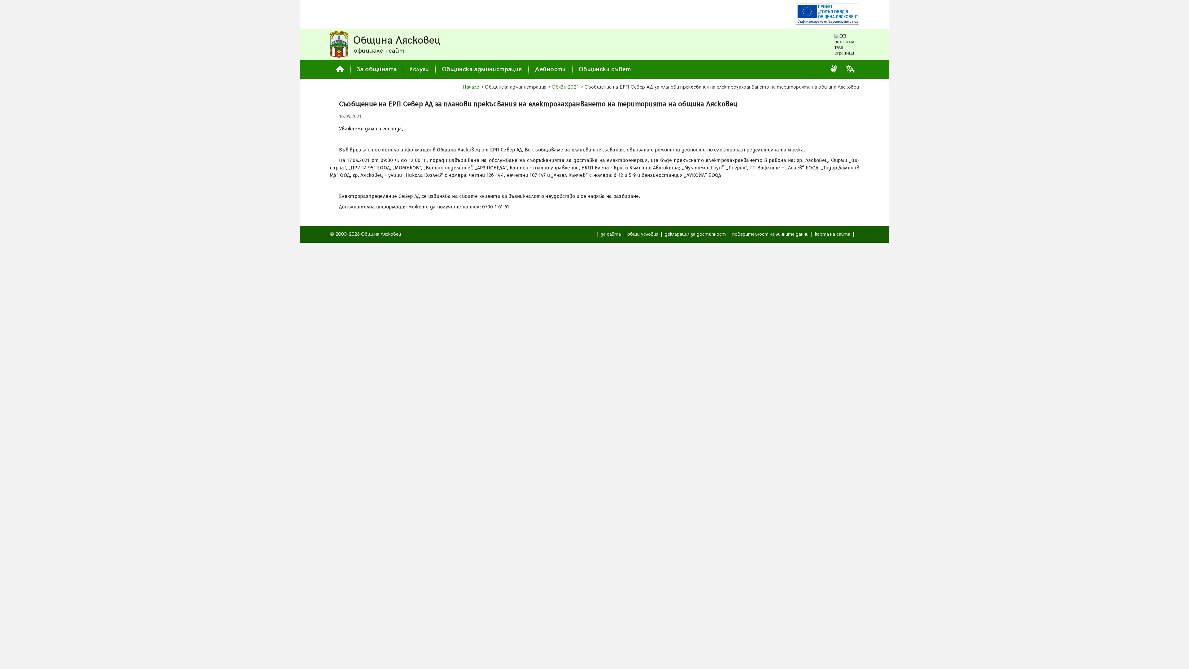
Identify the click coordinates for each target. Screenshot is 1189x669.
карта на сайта (832, 234)
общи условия (642, 234)
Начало (471, 87)
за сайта (611, 234)
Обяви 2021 (565, 87)
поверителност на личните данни (770, 234)
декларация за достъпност (695, 234)
